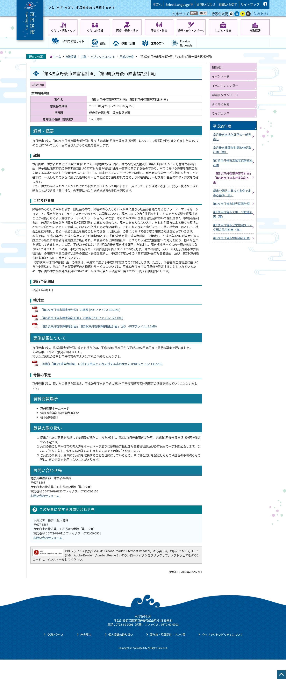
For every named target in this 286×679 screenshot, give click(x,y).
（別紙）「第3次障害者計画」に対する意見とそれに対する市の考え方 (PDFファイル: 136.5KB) (101, 363)
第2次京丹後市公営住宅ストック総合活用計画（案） (233, 227)
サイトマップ (250, 4)
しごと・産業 (223, 30)
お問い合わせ (206, 4)
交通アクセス (55, 635)
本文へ (157, 4)
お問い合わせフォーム (45, 495)
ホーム (57, 56)
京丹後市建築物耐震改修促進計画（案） (232, 149)
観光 (102, 43)
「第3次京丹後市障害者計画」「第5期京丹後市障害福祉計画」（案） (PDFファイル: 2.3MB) (98, 326)
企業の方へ (157, 43)
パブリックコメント (103, 56)
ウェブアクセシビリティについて (222, 635)
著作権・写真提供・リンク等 (167, 635)
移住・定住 (128, 43)
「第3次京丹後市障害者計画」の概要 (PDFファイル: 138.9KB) (80, 309)
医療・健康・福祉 (127, 30)
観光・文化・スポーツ (191, 30)
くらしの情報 (95, 30)
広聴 (83, 56)
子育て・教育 (159, 30)
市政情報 (255, 30)
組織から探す (228, 4)
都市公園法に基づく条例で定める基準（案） (232, 192)
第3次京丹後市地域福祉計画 (231, 238)
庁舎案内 (85, 635)
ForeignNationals (186, 43)
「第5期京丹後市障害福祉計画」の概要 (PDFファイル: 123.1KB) (81, 318)
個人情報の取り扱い (120, 635)
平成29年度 (127, 56)
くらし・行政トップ (63, 30)
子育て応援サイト (73, 41)
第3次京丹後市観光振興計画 (231, 203)
